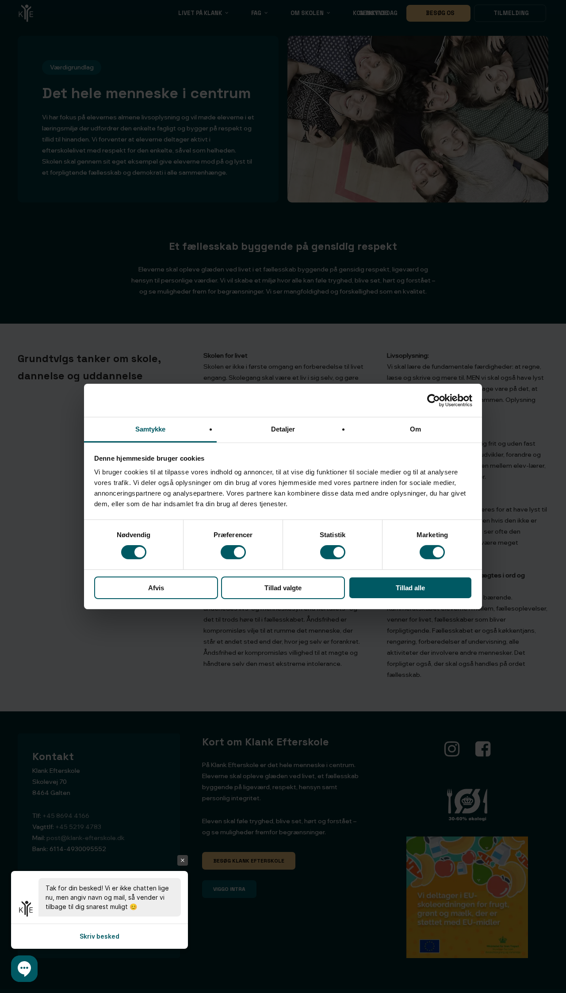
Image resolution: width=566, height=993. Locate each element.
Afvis (156, 588)
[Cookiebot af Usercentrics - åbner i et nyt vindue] (433, 400)
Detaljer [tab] (283, 429)
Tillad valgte (283, 588)
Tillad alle (410, 588)
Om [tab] (415, 429)
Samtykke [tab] (150, 429)
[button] (24, 968)
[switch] (233, 552)
